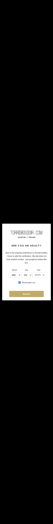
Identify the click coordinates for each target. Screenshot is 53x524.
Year (38, 270)
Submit (26, 294)
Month (14, 270)
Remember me (28, 282)
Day (26, 270)
